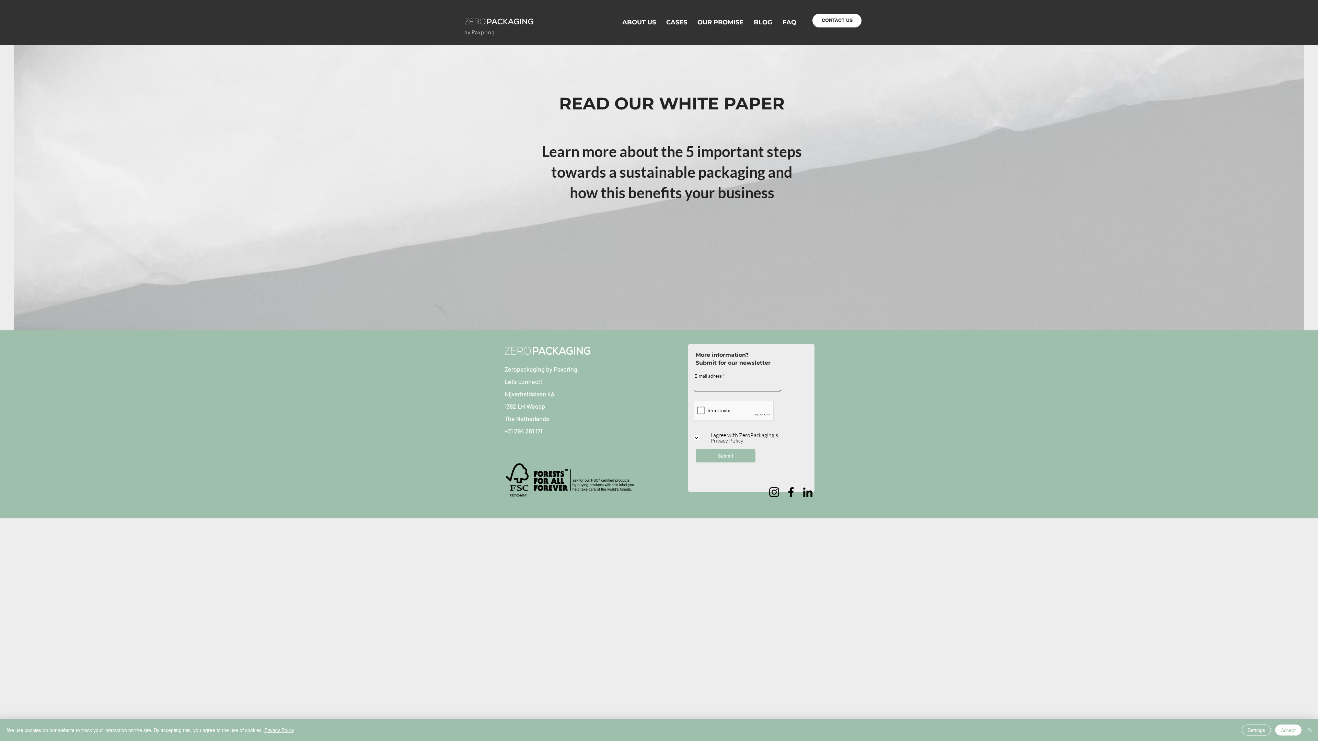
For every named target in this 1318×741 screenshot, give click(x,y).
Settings (1256, 730)
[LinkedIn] (807, 492)
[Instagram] (774, 492)
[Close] (1310, 730)
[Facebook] (791, 492)
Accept (1288, 730)
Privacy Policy (279, 730)
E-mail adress (708, 376)
